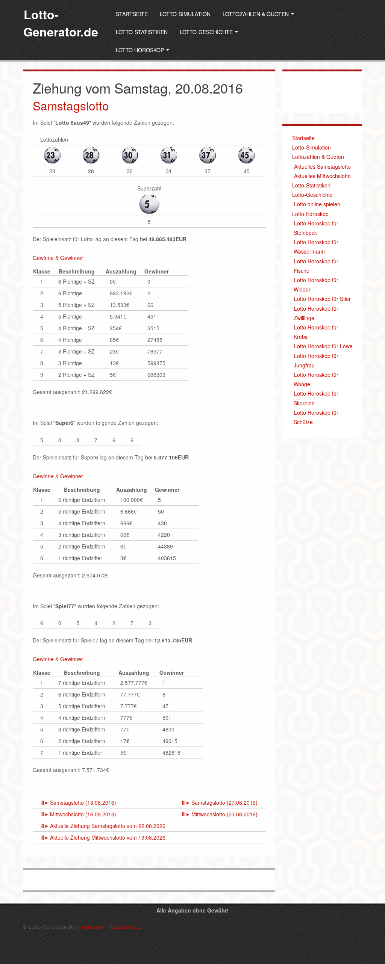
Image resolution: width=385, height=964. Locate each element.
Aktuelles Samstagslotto (322, 166)
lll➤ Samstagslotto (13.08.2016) (78, 802)
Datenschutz (126, 926)
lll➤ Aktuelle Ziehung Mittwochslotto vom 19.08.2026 (103, 837)
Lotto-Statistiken (142, 32)
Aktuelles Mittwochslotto (322, 176)
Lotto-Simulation (185, 14)
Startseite (132, 14)
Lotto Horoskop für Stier (322, 298)
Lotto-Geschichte (207, 32)
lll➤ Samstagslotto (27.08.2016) (220, 802)
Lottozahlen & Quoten (256, 14)
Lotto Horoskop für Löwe (323, 346)
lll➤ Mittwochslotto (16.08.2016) (78, 814)
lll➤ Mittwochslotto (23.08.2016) (220, 814)
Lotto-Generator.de (60, 23)
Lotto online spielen (317, 204)
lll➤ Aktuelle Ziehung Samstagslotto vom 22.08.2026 (103, 826)
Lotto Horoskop (140, 50)
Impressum (92, 926)
